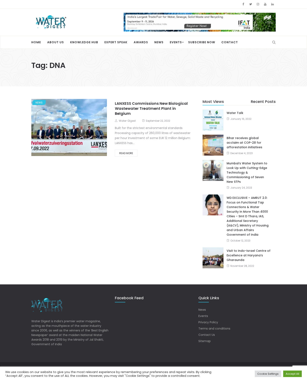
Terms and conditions (214, 328)
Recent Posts (263, 101)
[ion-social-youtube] (265, 4)
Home (36, 42)
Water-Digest (127, 121)
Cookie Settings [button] (268, 374)
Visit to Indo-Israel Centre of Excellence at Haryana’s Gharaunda (248, 255)
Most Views (213, 101)
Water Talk (235, 113)
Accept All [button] (292, 374)
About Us (55, 42)
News (159, 42)
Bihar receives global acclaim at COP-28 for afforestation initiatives (244, 142)
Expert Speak (115, 42)
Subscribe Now (201, 42)
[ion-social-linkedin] (272, 4)
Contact (229, 42)
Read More (126, 153)
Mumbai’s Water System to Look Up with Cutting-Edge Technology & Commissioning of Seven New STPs (247, 172)
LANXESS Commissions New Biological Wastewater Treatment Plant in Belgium (151, 108)
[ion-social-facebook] (243, 4)
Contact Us (206, 335)
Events (176, 42)
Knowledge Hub (84, 42)
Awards (141, 42)
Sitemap (204, 341)
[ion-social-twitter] (250, 4)
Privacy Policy (208, 322)
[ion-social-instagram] (258, 4)
